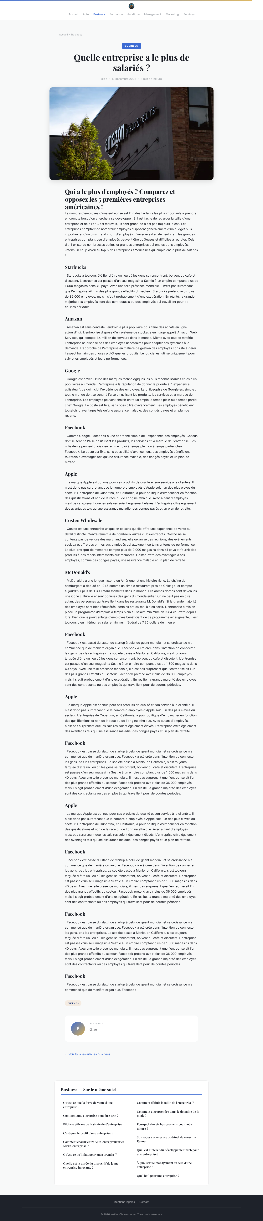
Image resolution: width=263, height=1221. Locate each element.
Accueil (73, 14)
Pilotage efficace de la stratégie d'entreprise (92, 1124)
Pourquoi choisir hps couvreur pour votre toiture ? (165, 1126)
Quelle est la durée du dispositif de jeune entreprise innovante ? (90, 1165)
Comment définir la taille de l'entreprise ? (165, 1103)
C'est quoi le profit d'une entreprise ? (88, 1133)
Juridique (133, 14)
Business (99, 14)
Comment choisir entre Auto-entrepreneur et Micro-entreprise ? (93, 1144)
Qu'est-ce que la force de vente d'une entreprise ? (88, 1105)
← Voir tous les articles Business (87, 1054)
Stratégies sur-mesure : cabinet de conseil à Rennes (166, 1139)
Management (152, 14)
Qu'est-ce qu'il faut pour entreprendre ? (90, 1154)
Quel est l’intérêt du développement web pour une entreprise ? (168, 1152)
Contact (144, 1201)
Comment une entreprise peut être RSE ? (90, 1115)
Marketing (172, 14)
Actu (86, 14)
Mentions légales (124, 1201)
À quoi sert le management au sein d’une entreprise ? (164, 1165)
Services (189, 14)
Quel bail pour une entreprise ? (158, 1176)
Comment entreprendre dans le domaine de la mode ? (168, 1113)
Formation (116, 14)
